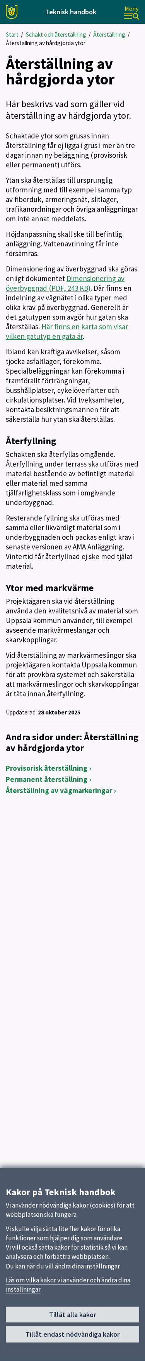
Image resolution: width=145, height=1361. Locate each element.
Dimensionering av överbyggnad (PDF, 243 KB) (65, 283)
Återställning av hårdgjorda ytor (45, 43)
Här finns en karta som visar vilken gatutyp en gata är (67, 331)
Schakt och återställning (56, 34)
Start (12, 34)
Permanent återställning (46, 779)
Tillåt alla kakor (72, 1314)
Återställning (109, 34)
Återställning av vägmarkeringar (59, 790)
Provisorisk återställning (46, 768)
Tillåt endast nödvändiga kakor (72, 1334)
